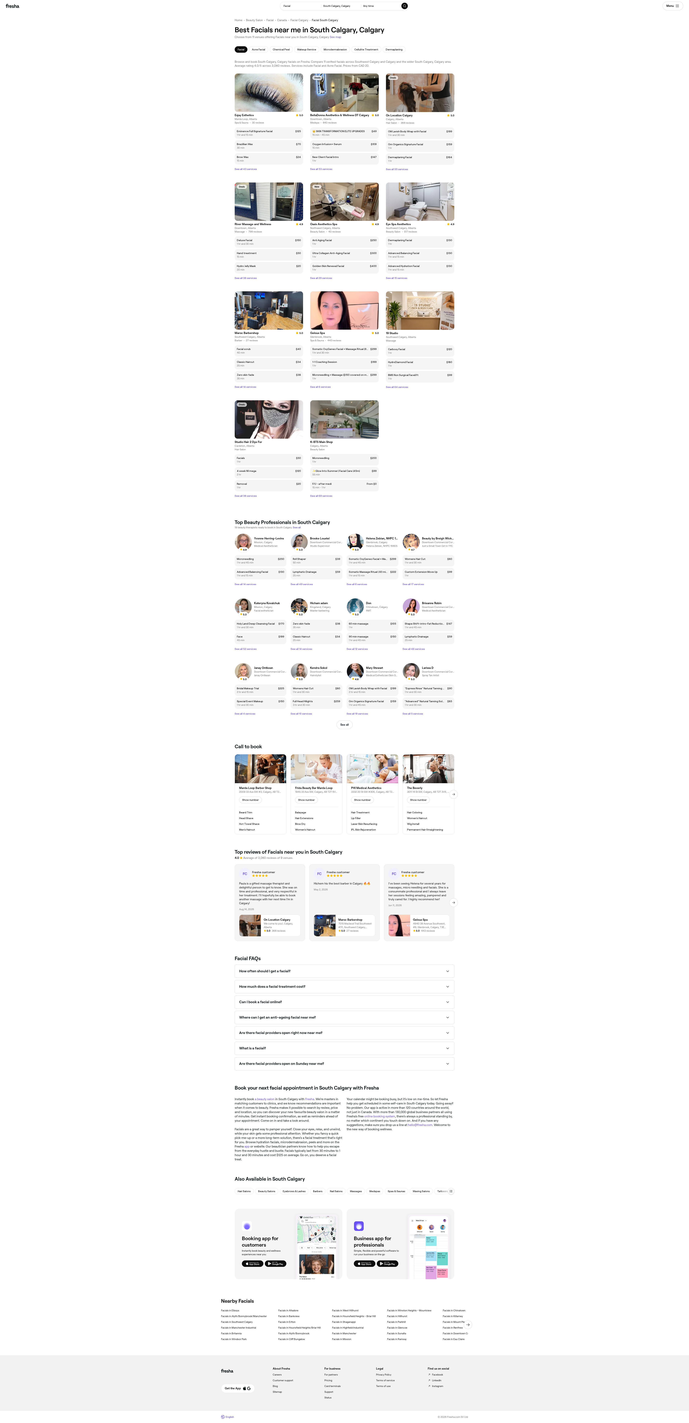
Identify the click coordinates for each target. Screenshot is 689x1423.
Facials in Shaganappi (344, 1321)
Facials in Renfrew (453, 1327)
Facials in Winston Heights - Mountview (409, 1310)
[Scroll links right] (468, 1324)
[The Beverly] (428, 794)
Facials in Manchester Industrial (238, 1327)
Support (328, 1391)
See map (335, 37)
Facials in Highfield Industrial (348, 1327)
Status (328, 1397)
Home (238, 20)
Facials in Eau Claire (454, 1339)
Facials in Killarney (453, 1316)
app (247, 1146)
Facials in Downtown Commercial (461, 1333)
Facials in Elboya (230, 1310)
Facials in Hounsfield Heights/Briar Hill (299, 1327)
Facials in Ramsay (397, 1339)
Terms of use (383, 1386)
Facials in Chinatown (454, 1310)
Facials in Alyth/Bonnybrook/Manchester (244, 1316)
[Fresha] (12, 6)
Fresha (309, 1099)
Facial (270, 20)
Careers (277, 1374)
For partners (331, 1374)
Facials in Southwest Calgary (237, 1321)
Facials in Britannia (231, 1333)
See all (344, 724)
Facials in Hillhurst (397, 1316)
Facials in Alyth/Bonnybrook (293, 1333)
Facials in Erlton (287, 1321)
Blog (275, 1386)
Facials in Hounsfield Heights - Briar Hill (354, 1316)
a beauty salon (265, 1099)
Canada (282, 20)
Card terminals (332, 1386)
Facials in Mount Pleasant (457, 1321)
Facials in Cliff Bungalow (291, 1339)
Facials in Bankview (288, 1316)
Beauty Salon (254, 20)
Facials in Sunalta (396, 1333)
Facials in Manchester (344, 1333)
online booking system (379, 1116)
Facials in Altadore (288, 1310)
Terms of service (385, 1380)
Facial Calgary (299, 20)
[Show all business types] (451, 1191)
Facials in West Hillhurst (345, 1310)
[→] (453, 794)
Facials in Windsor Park (234, 1339)
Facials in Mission (341, 1339)
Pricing (328, 1380)
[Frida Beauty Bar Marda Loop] (316, 794)
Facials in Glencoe (397, 1327)
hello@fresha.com (420, 1124)
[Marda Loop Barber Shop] (260, 794)
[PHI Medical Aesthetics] (372, 794)
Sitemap (277, 1391)
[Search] (405, 6)
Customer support (283, 1380)
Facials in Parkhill (396, 1321)
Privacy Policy (383, 1374)
